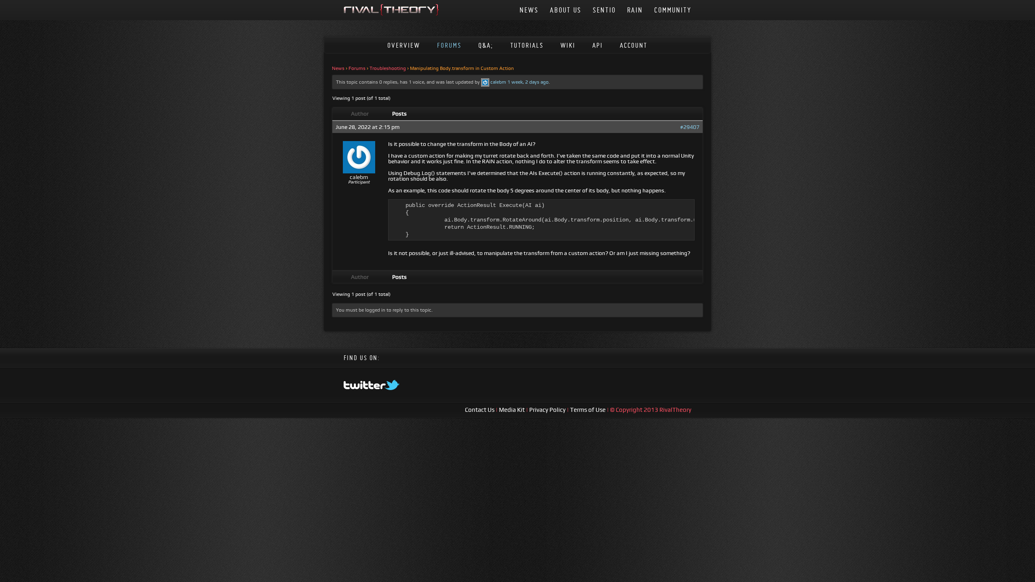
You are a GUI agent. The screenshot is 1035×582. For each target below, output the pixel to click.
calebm (498, 82)
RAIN (635, 10)
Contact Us (480, 409)
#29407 (689, 127)
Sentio (604, 10)
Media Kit (512, 409)
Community (672, 10)
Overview (403, 45)
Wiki (567, 45)
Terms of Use (588, 409)
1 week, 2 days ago (528, 82)
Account (633, 45)
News (529, 10)
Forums (449, 45)
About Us (565, 10)
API (597, 45)
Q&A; (485, 45)
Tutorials (526, 45)
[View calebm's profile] (485, 82)
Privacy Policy (548, 409)
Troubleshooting (388, 68)
